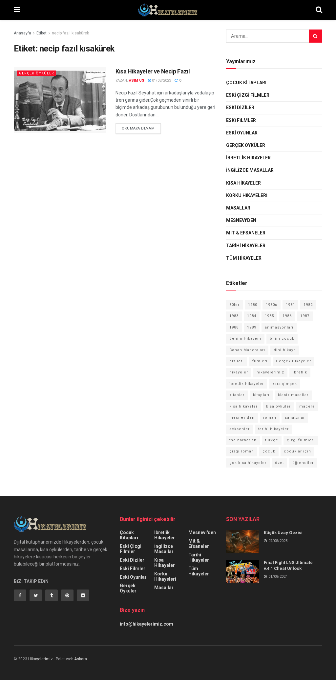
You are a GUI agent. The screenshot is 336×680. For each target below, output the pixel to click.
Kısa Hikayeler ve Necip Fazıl (153, 71)
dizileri (236, 361)
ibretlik (300, 372)
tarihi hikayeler (273, 429)
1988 (234, 327)
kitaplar (236, 395)
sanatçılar (295, 417)
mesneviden (242, 417)
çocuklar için (297, 451)
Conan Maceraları (247, 350)
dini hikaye (285, 350)
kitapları (261, 395)
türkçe (271, 440)
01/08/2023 (161, 80)
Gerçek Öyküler (36, 73)
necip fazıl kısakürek (70, 33)
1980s (271, 305)
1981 (290, 305)
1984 (251, 316)
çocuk (268, 451)
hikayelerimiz (270, 372)
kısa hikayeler (243, 406)
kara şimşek (284, 384)
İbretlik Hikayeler (248, 157)
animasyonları (279, 327)
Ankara (80, 659)
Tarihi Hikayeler (245, 245)
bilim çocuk (282, 338)
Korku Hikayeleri (246, 195)
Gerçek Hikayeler (293, 361)
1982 (308, 305)
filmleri (259, 361)
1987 (304, 316)
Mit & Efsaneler (245, 232)
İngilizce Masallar (250, 170)
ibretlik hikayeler (246, 384)
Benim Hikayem (245, 338)
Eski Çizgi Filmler (247, 95)
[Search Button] (315, 36)
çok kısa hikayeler (247, 463)
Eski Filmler (241, 120)
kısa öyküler (278, 406)
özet (279, 463)
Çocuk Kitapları (246, 82)
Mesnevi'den (241, 220)
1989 (251, 327)
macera (307, 406)
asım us (136, 80)
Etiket (41, 33)
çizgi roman (241, 451)
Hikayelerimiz (40, 659)
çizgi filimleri (301, 440)
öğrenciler (303, 463)
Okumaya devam (138, 128)
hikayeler (238, 372)
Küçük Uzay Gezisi (283, 532)
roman (269, 417)
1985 (269, 316)
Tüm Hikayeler (244, 258)
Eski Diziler (240, 107)
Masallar (238, 207)
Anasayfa (22, 33)
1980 (252, 305)
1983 (234, 316)
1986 (287, 316)
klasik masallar (293, 395)
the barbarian (243, 440)
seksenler (239, 429)
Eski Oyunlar (242, 132)
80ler (234, 305)
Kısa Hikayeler (243, 183)
